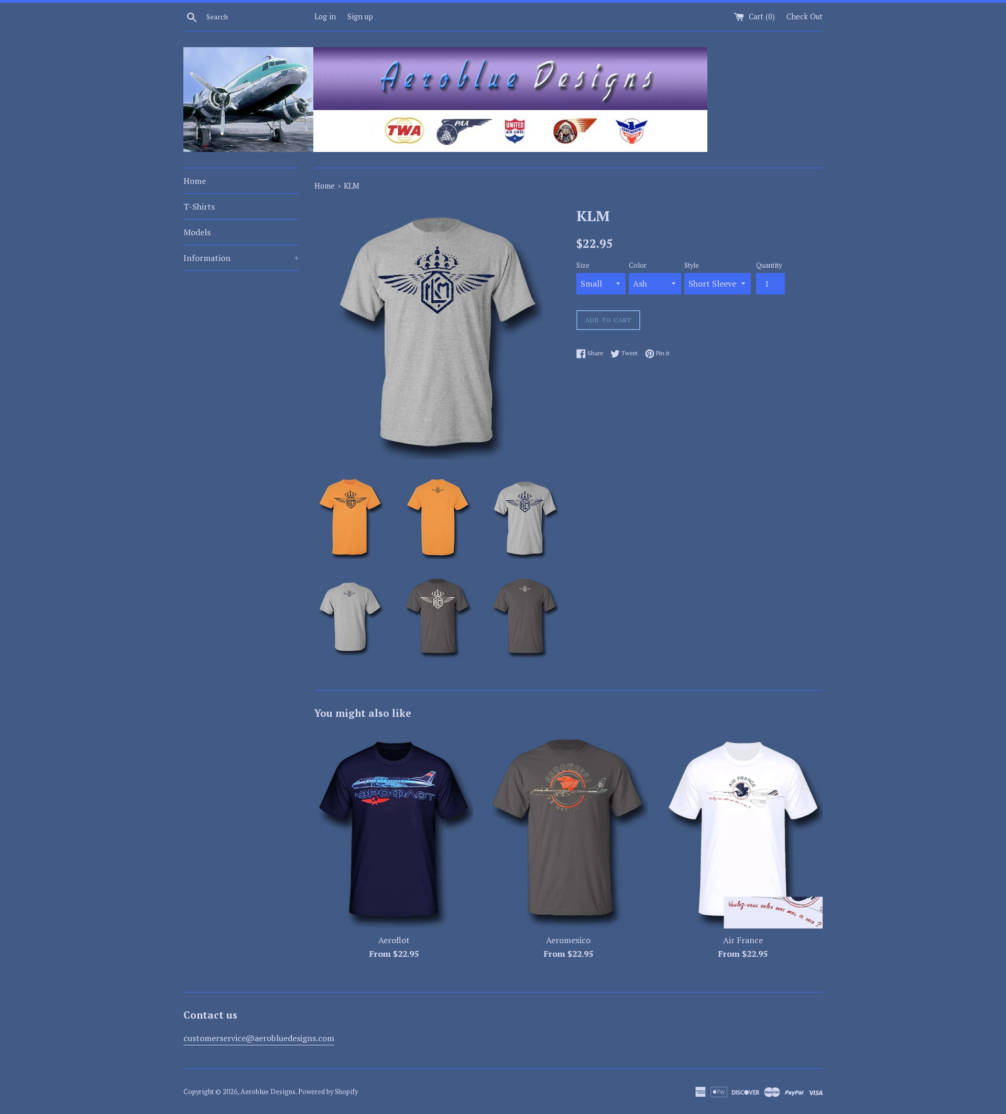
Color (638, 265)
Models (197, 232)
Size (582, 265)
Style (691, 265)
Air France (743, 940)
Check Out (804, 16)
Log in (325, 16)
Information (241, 258)
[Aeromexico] (568, 829)
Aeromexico (568, 940)
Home (194, 181)
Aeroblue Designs (268, 1091)
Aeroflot (394, 940)
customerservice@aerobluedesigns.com (258, 1038)
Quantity (769, 265)
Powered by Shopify (328, 1091)
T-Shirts (199, 206)
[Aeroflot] (393, 829)
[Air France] (743, 829)
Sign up (360, 16)
